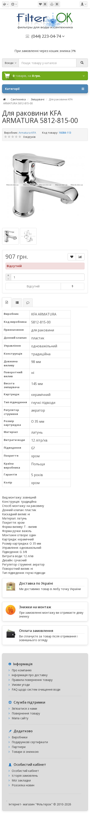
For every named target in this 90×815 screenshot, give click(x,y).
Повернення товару (26, 713)
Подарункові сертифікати (30, 742)
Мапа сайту (20, 718)
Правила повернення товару (32, 680)
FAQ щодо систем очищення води (36, 689)
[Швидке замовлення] (72, 286)
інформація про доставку (30, 675)
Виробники (19, 737)
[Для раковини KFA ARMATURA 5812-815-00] (45, 185)
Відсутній (33, 286)
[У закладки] (72, 256)
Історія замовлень (25, 776)
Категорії (12, 89)
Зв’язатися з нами (24, 708)
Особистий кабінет (25, 771)
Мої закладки (21, 780)
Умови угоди (21, 685)
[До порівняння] (80, 256)
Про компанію (22, 670)
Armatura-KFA (27, 132)
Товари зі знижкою (25, 752)
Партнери (19, 747)
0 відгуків (29, 137)
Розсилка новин (23, 785)
